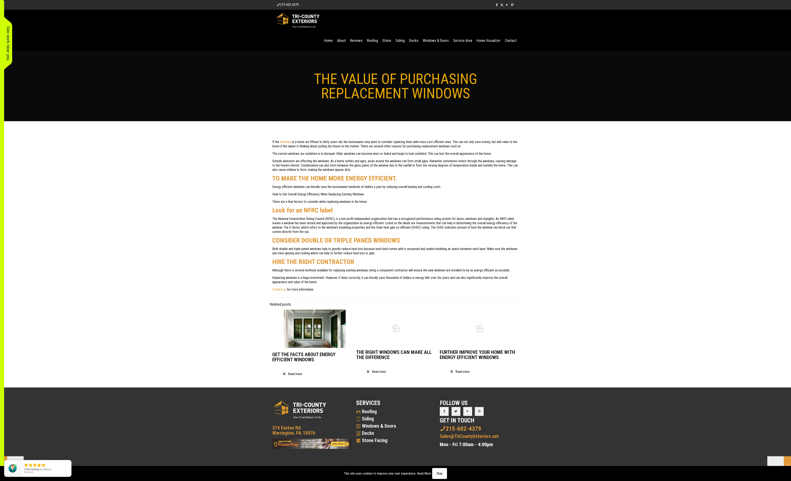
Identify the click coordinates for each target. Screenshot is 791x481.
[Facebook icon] (496, 5)
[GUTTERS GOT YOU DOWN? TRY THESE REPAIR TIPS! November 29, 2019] (779, 464)
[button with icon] (444, 411)
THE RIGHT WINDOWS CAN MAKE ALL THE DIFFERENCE (394, 354)
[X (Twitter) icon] (501, 5)
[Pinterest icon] (512, 5)
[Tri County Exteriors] (297, 20)
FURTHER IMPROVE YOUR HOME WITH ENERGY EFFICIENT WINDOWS (477, 354)
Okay (439, 473)
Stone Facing (374, 440)
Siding (368, 419)
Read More (424, 473)
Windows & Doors (379, 426)
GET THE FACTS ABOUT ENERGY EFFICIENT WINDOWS (304, 357)
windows (285, 142)
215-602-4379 (289, 5)
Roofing (369, 411)
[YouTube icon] (507, 5)
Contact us (279, 289)
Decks (368, 433)
